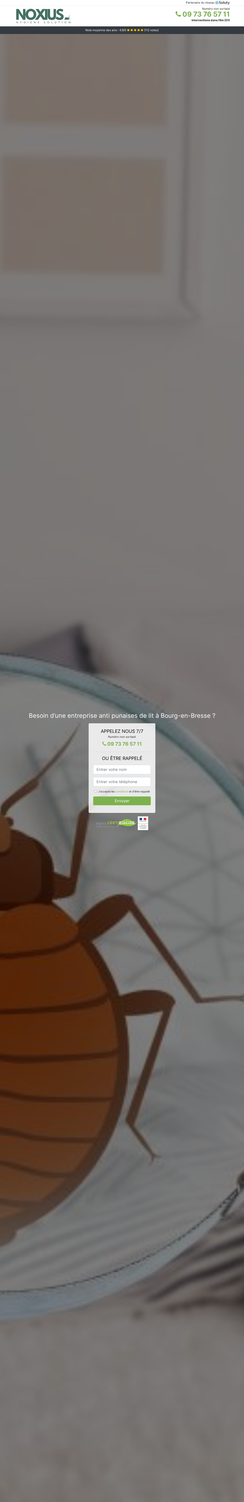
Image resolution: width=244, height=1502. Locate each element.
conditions (122, 791)
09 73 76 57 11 (205, 14)
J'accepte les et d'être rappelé (124, 791)
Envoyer (122, 801)
